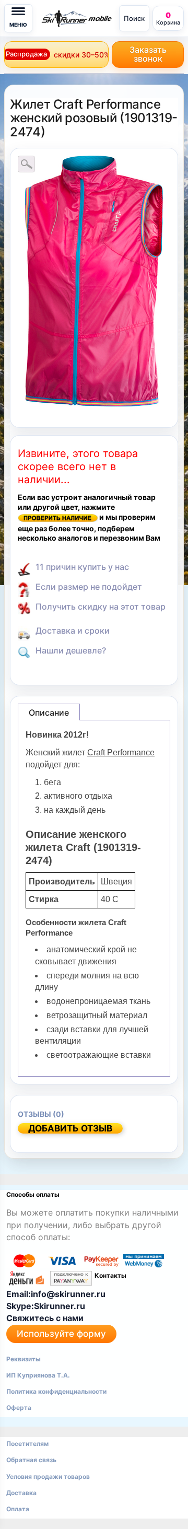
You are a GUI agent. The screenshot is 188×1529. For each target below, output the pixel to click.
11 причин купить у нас (82, 567)
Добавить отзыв (70, 1128)
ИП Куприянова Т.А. (38, 1375)
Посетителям (27, 1444)
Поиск (134, 18)
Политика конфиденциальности (56, 1391)
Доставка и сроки (73, 630)
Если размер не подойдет (89, 586)
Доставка (21, 1493)
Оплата (17, 1509)
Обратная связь (31, 1460)
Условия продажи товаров (48, 1476)
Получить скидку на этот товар (101, 606)
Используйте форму (61, 1333)
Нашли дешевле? (71, 650)
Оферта (18, 1407)
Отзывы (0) (41, 1114)
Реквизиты (23, 1359)
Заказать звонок (148, 54)
